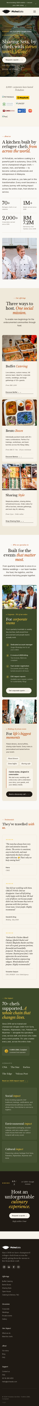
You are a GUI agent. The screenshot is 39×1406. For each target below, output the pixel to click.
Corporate (5, 1309)
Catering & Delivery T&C (10, 1295)
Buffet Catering (7, 1281)
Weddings (5, 1312)
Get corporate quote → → (19, 690)
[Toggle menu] (34, 12)
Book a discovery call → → (19, 794)
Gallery (4, 1319)
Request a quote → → (14, 60)
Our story (5, 1351)
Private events (7, 1316)
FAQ (3, 1357)
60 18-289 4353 (7, 1378)
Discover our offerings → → (12, 69)
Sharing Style (6, 1288)
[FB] (14, 1267)
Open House (6, 1291)
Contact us (6, 1371)
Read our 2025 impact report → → (15, 1081)
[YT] (18, 1267)
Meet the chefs (7, 1336)
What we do (6, 1333)
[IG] (4, 1267)
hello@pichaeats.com (9, 1382)
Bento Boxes (6, 1285)
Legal (4, 1402)
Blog (3, 1354)
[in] (9, 1267)
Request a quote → (19, 1216)
